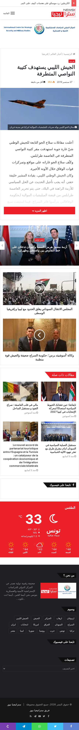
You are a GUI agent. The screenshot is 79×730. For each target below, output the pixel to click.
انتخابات (24, 624)
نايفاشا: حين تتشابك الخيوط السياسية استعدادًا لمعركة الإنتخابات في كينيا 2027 (61, 408)
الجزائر (48, 618)
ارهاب (59, 618)
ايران (13, 624)
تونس (62, 630)
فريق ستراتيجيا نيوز (39, 710)
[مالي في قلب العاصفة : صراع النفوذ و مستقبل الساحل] (20, 391)
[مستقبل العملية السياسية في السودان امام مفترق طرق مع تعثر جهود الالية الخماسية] (58, 431)
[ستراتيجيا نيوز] (63, 13)
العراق (47, 624)
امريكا (36, 624)
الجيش (36, 618)
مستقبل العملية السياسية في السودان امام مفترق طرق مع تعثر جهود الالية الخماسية (60, 448)
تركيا (72, 630)
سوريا (31, 630)
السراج (71, 624)
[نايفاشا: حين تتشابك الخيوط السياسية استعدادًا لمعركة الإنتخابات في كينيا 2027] (58, 391)
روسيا (42, 630)
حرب (52, 630)
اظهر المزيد (40, 210)
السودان (58, 624)
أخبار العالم (56, 53)
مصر (13, 630)
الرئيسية (68, 53)
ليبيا (22, 630)
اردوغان (70, 618)
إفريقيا (45, 53)
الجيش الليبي (22, 618)
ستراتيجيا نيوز (14, 704)
